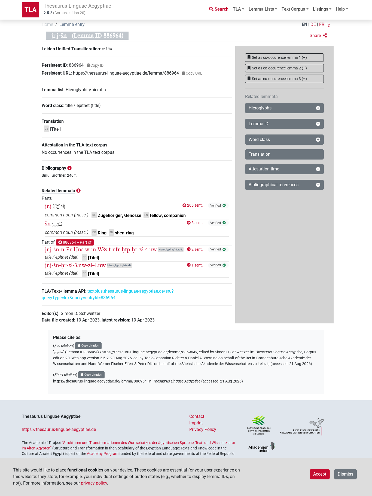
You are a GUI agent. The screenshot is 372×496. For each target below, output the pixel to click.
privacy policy (94, 483)
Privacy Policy (202, 429)
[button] (318, 35)
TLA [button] (237, 9)
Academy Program (102, 453)
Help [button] (340, 9)
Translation (259, 154)
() (279, 57)
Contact (196, 416)
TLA (30, 10)
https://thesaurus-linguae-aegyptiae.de (59, 429)
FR (321, 24)
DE (313, 24)
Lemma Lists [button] (261, 9)
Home (47, 24)
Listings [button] (320, 9)
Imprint (196, 422)
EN (304, 24)
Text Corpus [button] (293, 9)
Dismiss (345, 474)
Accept (319, 474)
